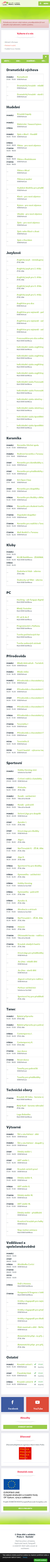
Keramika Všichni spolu (28, 445)
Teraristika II (23, 742)
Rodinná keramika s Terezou (30, 454)
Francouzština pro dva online (30, 338)
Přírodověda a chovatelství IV (31, 733)
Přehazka (22, 788)
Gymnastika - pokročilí (28, 892)
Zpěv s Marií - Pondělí (27, 134)
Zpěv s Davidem (24, 240)
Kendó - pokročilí (26, 805)
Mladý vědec (23, 672)
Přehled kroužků (10, 45)
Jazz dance (22, 1051)
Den (18, 61)
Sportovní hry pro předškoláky (32, 997)
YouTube (38, 1409)
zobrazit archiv (25, 1427)
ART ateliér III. (24, 1204)
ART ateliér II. (23, 1187)
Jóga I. (21, 840)
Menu (45, 3)
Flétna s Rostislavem (26, 159)
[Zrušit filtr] (46, 57)
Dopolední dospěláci (26, 515)
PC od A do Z (23, 617)
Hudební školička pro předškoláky (33, 188)
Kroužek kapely (24, 114)
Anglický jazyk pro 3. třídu (29, 277)
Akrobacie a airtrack (27, 909)
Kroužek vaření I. (25, 1364)
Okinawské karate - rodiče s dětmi (33, 936)
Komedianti (22, 77)
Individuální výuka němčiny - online (33, 399)
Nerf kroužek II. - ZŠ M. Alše (30, 848)
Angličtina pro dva (25, 304)
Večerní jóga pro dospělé (29, 814)
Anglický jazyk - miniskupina (30, 260)
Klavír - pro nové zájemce (28, 197)
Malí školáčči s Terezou (27, 532)
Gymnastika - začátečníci (29, 875)
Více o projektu (25, 1508)
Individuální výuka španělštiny (31, 417)
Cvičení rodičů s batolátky (30, 779)
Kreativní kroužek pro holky (30, 1221)
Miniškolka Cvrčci (26, 1264)
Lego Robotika (23, 1115)
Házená (21, 927)
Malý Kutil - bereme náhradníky (31, 1106)
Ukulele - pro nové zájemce (29, 214)
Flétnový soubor (24, 179)
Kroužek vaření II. (25, 1382)
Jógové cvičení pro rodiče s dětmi (33, 979)
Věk (43, 61)
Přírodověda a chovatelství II (30, 698)
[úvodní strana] (11, 3)
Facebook (13, 1409)
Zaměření (31, 61)
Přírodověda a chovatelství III (30, 707)
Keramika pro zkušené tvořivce (31, 506)
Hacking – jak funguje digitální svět (33, 600)
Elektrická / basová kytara (29, 124)
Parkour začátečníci (27, 988)
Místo (6, 61)
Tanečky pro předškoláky (28, 1077)
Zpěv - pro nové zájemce (28, 223)
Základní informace (11, 42)
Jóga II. (21, 857)
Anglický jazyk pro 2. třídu (29, 269)
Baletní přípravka (25, 1016)
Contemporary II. (25, 1042)
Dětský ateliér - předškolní (29, 1213)
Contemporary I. (24, 1034)
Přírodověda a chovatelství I (30, 689)
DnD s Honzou (24, 1284)
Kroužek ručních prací (27, 1169)
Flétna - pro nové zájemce (29, 146)
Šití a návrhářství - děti (28, 1134)
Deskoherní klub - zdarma (29, 571)
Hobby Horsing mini (27, 770)
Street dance (23, 1060)
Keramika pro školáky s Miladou (32, 498)
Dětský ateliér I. (24, 1152)
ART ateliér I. (23, 1160)
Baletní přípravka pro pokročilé (31, 1025)
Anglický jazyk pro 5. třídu (29, 295)
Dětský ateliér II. (24, 1178)
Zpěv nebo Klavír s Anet (28, 232)
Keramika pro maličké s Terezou (31, 524)
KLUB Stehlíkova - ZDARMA (30, 557)
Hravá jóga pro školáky (28, 831)
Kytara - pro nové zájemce (29, 205)
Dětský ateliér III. (25, 1195)
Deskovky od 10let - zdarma (30, 580)
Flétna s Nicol (23, 171)
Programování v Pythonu (28, 626)
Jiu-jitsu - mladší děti (27, 962)
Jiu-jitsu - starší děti (27, 970)
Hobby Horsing (25, 883)
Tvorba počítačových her (28, 635)
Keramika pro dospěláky (28, 489)
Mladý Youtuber (24, 609)
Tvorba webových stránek (29, 643)
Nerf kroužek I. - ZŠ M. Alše (30, 918)
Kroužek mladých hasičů (29, 944)
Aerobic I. (22, 822)
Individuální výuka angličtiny (30, 347)
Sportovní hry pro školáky (30, 866)
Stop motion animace (27, 1230)
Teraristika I (22, 724)
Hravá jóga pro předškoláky (30, 953)
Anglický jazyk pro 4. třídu (29, 286)
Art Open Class (24, 480)
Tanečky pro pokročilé (27, 1069)
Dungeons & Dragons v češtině (32, 1292)
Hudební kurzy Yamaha (12, 49)
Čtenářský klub (24, 1373)
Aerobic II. (22, 901)
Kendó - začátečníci (27, 796)
